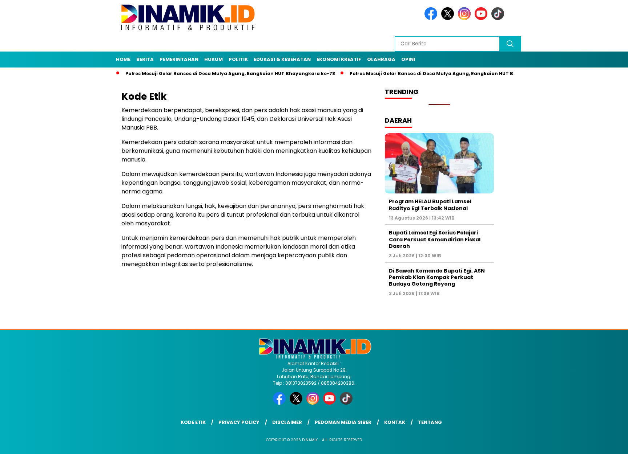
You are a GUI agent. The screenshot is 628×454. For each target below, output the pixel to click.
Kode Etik (193, 422)
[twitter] (448, 18)
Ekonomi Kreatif (339, 59)
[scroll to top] (603, 442)
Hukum (213, 59)
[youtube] (482, 18)
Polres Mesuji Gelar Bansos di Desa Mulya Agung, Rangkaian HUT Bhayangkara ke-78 (217, 73)
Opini (408, 59)
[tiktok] (499, 18)
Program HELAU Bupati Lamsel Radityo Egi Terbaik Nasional (430, 205)
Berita (145, 59)
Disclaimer (287, 422)
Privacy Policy (238, 422)
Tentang (430, 422)
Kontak (394, 422)
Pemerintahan (179, 59)
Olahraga (381, 59)
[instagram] (465, 18)
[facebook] (432, 18)
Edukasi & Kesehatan (282, 59)
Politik (238, 59)
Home (123, 59)
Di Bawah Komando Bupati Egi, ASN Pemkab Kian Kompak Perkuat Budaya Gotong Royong (437, 277)
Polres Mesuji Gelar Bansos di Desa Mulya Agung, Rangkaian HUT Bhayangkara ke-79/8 (443, 73)
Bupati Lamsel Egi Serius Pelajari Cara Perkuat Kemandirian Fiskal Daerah (434, 239)
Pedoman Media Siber (343, 422)
